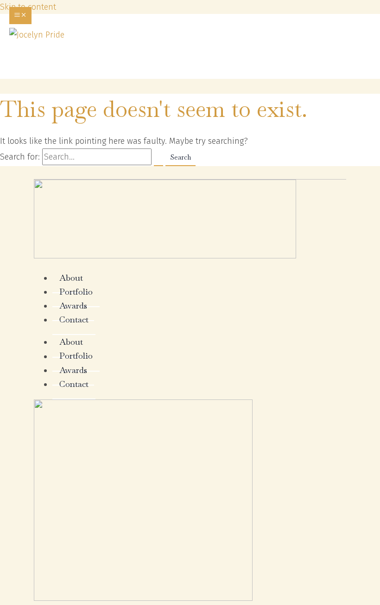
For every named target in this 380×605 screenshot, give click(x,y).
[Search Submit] (158, 158)
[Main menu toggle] (20, 15)
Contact (74, 319)
